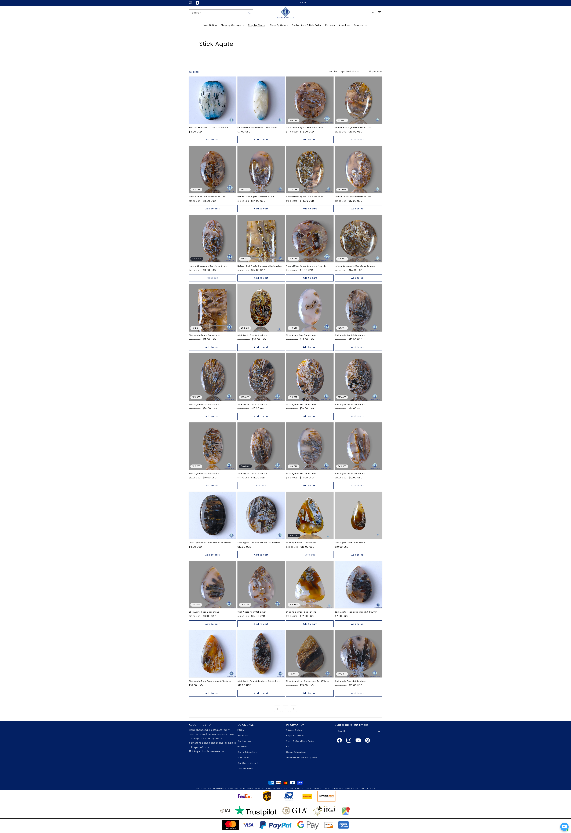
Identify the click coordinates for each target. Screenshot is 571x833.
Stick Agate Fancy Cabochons (204, 335)
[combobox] (221, 13)
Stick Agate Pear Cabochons (301, 543)
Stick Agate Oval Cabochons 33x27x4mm (258, 543)
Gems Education (247, 752)
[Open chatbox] (564, 827)
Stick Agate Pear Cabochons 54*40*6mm (308, 681)
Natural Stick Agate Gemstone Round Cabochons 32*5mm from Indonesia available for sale (354, 266)
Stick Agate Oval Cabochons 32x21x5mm (210, 543)
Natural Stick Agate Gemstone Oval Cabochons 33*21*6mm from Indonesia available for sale (258, 197)
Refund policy (296, 788)
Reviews (242, 746)
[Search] (249, 13)
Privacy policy (351, 788)
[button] (379, 13)
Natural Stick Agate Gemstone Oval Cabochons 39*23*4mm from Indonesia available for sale (210, 266)
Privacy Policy (294, 730)
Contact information (333, 788)
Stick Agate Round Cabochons (351, 681)
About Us (242, 735)
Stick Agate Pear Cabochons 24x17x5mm (356, 612)
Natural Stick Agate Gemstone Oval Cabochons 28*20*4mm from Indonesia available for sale (210, 197)
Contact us (244, 741)
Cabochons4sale (216, 788)
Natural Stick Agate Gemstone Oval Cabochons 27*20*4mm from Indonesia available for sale (355, 127)
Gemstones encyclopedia (301, 757)
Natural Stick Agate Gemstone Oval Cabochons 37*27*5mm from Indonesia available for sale (306, 197)
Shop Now (243, 757)
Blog (288, 746)
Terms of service (313, 788)
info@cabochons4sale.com (209, 751)
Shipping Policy (295, 735)
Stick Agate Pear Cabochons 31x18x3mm (210, 681)
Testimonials (245, 768)
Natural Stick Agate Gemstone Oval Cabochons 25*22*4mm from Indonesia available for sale (307, 127)
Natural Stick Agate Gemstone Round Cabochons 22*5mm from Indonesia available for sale (305, 266)
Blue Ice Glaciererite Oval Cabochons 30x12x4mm (257, 127)
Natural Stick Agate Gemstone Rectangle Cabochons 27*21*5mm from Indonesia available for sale (258, 266)
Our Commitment (247, 763)
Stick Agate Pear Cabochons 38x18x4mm (258, 681)
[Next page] (293, 709)
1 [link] (277, 708)
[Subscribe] (378, 731)
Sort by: (333, 71)
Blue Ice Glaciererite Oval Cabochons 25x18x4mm (208, 127)
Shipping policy (368, 788)
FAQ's (240, 730)
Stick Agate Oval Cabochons (252, 335)
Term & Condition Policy (300, 741)
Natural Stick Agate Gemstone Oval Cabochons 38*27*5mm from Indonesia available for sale (355, 197)
